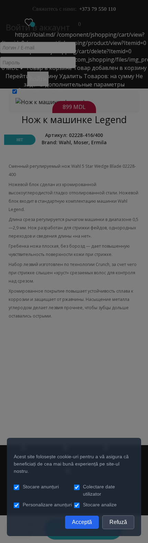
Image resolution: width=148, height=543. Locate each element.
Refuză (118, 522)
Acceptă (82, 522)
